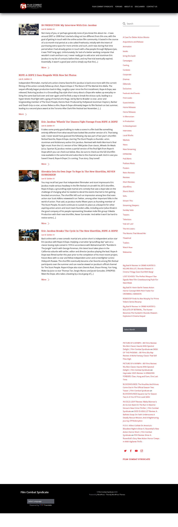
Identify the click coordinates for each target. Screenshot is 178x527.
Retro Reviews (129, 172)
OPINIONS (127, 154)
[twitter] (125, 450)
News (125, 144)
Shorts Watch (128, 191)
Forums (118, 6)
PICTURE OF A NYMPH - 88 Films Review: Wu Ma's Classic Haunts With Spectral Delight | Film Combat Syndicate (140, 346)
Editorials (127, 84)
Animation (127, 46)
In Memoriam (128, 116)
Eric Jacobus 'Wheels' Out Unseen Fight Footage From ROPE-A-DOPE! (79, 121)
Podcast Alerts (129, 163)
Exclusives (127, 88)
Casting (126, 65)
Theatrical (127, 238)
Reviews (126, 177)
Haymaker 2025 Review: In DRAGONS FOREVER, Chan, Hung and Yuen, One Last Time (140, 376)
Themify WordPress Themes (115, 495)
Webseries (127, 252)
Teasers (126, 214)
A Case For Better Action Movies (136, 37)
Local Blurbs (128, 135)
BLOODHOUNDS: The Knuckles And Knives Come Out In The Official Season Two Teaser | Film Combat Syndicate (141, 387)
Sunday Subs (128, 210)
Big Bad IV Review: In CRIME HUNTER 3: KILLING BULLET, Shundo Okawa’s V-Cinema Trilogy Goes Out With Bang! (139, 268)
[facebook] (130, 450)
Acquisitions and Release (133, 42)
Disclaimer (140, 6)
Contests (126, 70)
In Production (128, 121)
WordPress (101, 495)
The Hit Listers (129, 228)
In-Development (129, 126)
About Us (128, 6)
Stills (125, 196)
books (125, 51)
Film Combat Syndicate (102, 6)
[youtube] (136, 450)
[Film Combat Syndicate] (31, 9)
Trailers (126, 243)
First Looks (127, 98)
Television (127, 219)
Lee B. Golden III (47, 29)
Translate (48, 505)
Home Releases (129, 107)
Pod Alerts (127, 158)
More (43, 67)
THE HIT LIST (128, 224)
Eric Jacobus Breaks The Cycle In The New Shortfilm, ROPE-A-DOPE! (79, 230)
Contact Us (152, 6)
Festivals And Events (131, 93)
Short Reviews (129, 182)
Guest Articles (128, 102)
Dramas (126, 79)
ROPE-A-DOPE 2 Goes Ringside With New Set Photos (47, 75)
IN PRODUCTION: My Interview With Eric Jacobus (69, 25)
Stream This (128, 200)
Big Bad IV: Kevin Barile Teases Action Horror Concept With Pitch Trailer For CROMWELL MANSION (138, 290)
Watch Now (127, 247)
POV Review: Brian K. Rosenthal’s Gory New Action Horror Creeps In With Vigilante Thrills (141, 438)
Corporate (127, 74)
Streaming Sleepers (131, 205)
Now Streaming (129, 149)
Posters (126, 168)
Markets (126, 140)
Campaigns (127, 60)
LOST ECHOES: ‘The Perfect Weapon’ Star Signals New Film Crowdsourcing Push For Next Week (140, 279)
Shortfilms (127, 186)
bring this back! (129, 56)
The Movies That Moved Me (134, 233)
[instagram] (141, 450)
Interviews (127, 130)
